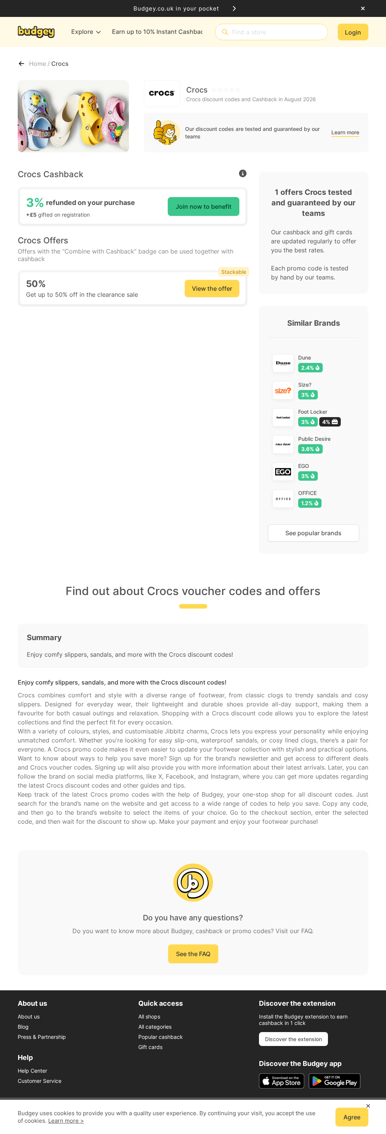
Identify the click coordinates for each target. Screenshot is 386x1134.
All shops (149, 1016)
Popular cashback (160, 1037)
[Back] (21, 63)
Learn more (345, 132)
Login (353, 32)
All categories (155, 1026)
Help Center (32, 1070)
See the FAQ (193, 954)
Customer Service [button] (39, 1081)
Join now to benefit (203, 206)
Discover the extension (293, 1039)
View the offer (212, 288)
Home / (40, 63)
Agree (351, 1117)
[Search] (225, 32)
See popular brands (313, 533)
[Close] (362, 8)
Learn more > (66, 1120)
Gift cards (150, 1047)
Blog (23, 1026)
